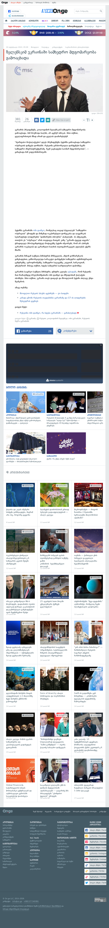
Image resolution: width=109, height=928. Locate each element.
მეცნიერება (34, 847)
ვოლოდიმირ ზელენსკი (57, 318)
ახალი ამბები (16, 3)
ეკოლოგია (7, 847)
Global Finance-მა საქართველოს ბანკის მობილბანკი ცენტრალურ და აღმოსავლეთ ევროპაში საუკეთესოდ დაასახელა (20, 779)
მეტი (98, 26)
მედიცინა (60, 828)
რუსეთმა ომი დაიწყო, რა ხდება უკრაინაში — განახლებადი (48, 313)
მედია (5, 867)
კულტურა (35, 850)
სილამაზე (60, 841)
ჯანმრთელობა (65, 822)
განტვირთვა (28, 3)
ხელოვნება (34, 853)
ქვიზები (77, 21)
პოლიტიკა (89, 26)
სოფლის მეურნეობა (38, 834)
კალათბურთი (35, 869)
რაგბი (32, 866)
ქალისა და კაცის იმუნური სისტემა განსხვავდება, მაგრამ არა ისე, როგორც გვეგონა (20, 503)
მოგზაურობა (62, 844)
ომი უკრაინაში (75, 318)
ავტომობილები (63, 847)
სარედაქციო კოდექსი (62, 811)
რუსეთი (42, 318)
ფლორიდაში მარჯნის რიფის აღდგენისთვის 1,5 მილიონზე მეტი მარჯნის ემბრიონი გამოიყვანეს (20, 687)
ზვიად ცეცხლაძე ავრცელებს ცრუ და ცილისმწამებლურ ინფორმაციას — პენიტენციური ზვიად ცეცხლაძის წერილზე (20, 641)
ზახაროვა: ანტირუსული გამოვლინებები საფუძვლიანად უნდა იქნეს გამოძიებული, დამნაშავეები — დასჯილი (25, 408)
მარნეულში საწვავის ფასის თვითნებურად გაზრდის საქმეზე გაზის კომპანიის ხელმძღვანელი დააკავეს (54, 549)
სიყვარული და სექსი (65, 861)
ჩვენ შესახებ (37, 811)
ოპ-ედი (65, 21)
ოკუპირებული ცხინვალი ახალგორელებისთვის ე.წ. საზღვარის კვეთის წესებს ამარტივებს (20, 549)
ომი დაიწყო (39, 230)
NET (45, 21)
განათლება (7, 849)
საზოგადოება (10, 844)
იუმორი (60, 855)
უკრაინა (32, 318)
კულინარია (61, 849)
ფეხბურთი (34, 863)
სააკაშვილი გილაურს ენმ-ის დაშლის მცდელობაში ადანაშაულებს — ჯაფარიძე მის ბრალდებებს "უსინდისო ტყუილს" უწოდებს (54, 779)
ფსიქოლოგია (62, 825)
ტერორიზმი (7, 828)
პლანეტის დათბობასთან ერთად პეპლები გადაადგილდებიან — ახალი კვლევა (54, 503)
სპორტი (34, 860)
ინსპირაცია (61, 864)
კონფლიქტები (57, 47)
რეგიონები (7, 858)
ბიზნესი (32, 828)
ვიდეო (54, 21)
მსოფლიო (35, 47)
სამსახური (61, 858)
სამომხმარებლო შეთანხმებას (49, 906)
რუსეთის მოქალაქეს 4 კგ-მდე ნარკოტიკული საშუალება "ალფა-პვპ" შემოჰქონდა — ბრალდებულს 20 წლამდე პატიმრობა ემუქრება (65, 409)
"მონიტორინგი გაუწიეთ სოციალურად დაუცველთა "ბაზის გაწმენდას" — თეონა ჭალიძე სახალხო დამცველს (54, 733)
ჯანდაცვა (6, 853)
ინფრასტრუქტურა (10, 864)
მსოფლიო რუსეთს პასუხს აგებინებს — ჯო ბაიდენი (44, 293)
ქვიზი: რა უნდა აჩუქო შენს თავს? (65, 446)
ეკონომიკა (36, 822)
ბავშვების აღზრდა (64, 831)
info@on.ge (17, 901)
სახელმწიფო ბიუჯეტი (38, 831)
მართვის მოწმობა (42, 3)
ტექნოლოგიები (36, 841)
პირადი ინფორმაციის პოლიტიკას (16, 909)
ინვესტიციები (17, 16)
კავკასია (6, 834)
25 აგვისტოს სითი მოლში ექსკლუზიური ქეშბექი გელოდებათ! (54, 595)
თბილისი (6, 855)
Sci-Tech (34, 838)
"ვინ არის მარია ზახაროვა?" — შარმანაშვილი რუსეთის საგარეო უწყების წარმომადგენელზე (89, 641)
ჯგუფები (15, 11)
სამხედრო (7, 840)
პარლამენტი (7, 825)
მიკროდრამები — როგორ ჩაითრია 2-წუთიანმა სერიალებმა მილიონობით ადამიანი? (89, 503)
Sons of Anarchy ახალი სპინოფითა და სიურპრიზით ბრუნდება (54, 687)
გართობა (60, 853)
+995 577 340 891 (31, 901)
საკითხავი (89, 21)
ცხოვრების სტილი (66, 838)
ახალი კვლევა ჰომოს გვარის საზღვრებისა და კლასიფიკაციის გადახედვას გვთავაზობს (20, 733)
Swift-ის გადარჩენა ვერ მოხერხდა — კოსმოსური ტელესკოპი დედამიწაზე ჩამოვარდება (89, 687)
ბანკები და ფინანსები (38, 825)
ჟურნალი (33, 21)
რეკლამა (48, 811)
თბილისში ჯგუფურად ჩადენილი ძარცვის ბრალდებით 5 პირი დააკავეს (89, 779)
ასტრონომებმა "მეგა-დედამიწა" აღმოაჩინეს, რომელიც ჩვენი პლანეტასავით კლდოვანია (89, 595)
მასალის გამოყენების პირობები (85, 811)
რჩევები (60, 867)
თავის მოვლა (62, 834)
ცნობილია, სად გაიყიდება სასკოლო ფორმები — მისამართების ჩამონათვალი (25, 447)
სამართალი (7, 861)
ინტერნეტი (34, 844)
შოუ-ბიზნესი (34, 856)
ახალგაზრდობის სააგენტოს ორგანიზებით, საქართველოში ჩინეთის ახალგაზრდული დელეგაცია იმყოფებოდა (54, 641)
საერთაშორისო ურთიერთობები (77, 47)
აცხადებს (72, 271)
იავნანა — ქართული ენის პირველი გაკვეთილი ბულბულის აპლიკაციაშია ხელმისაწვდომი (89, 549)
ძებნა (54, 3)
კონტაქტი (102, 811)
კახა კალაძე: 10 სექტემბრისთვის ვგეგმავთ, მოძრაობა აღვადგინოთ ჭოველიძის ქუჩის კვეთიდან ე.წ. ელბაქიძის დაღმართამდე (89, 733)
